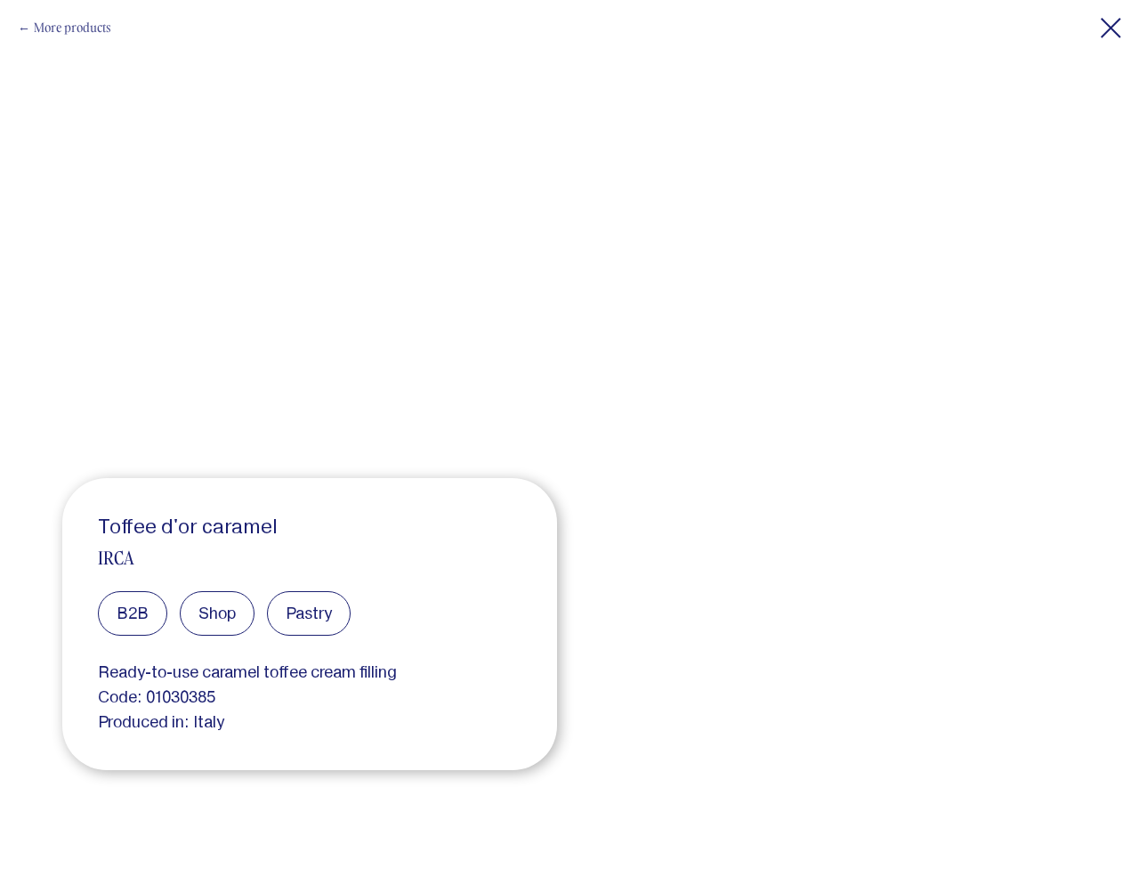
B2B (133, 613)
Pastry (309, 613)
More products (72, 27)
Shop (217, 613)
